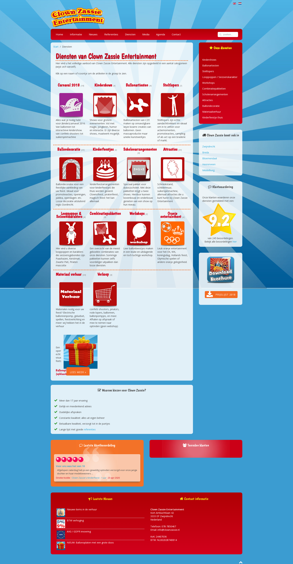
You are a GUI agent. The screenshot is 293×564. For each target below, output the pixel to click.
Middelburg (208, 170)
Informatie (76, 34)
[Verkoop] (105, 295)
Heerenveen (209, 164)
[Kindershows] (105, 105)
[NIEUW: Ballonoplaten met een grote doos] (61, 545)
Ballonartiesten (137, 85)
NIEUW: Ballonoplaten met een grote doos (90, 542)
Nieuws (93, 34)
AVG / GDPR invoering (79, 531)
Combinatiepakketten (105, 213)
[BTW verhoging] (61, 523)
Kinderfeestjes (103, 149)
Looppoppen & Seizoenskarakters (69, 215)
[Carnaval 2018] (71, 105)
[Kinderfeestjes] (105, 170)
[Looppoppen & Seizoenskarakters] (71, 234)
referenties (90, 429)
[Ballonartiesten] (138, 105)
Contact (176, 34)
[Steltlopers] (172, 105)
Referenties (111, 34)
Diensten (130, 34)
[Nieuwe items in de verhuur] (61, 512)
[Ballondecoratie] (71, 170)
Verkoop (103, 274)
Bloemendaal (209, 158)
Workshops (137, 213)
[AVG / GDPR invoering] (61, 534)
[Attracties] (172, 170)
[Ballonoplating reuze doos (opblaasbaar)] (80, 351)
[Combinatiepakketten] (105, 234)
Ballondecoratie (68, 149)
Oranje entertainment (170, 215)
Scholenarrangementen (140, 149)
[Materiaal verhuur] (71, 295)
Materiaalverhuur (211, 111)
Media (145, 34)
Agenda (160, 34)
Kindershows (103, 85)
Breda (205, 152)
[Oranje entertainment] (172, 234)
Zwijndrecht (208, 146)
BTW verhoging (75, 520)
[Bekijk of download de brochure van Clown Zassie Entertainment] (220, 270)
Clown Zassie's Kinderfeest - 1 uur (89, 477)
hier (235, 241)
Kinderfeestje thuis (212, 117)
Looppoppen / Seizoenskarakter (219, 77)
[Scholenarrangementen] (138, 170)
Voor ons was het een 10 (70, 466)
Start (55, 46)
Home (59, 34)
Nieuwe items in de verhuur (82, 509)
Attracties (170, 149)
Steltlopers (171, 85)
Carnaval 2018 (69, 85)
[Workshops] (138, 234)
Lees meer (77, 372)
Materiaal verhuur (69, 274)
